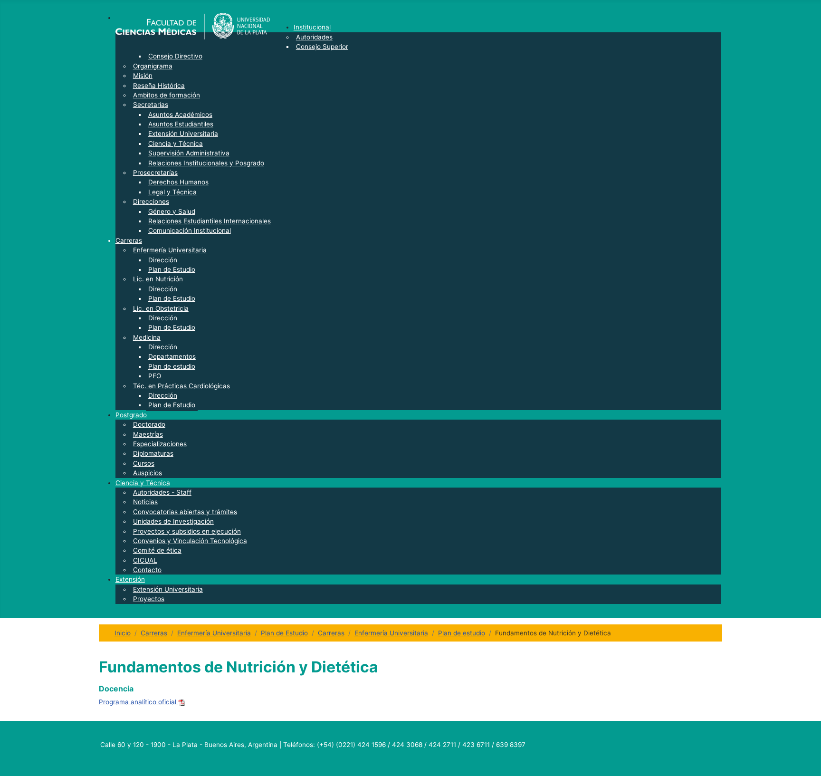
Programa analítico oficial (138, 702)
